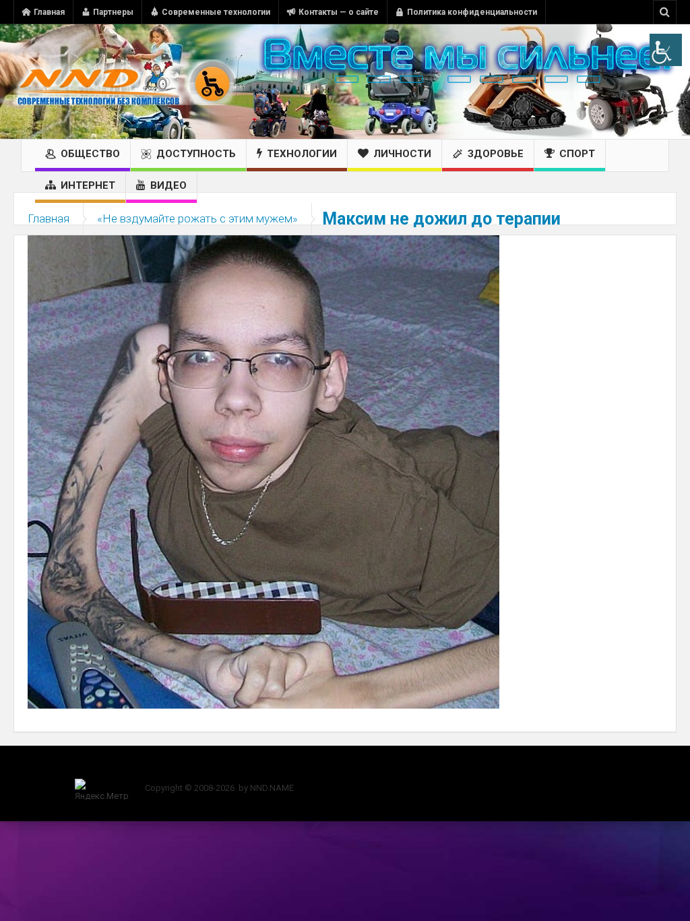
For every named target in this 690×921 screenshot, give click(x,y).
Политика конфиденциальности (472, 12)
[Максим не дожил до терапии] (263, 471)
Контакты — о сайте (339, 12)
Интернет (88, 185)
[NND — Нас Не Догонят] (124, 81)
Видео (168, 185)
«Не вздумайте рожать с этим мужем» (197, 218)
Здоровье (496, 154)
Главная (49, 12)
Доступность (196, 154)
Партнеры (113, 12)
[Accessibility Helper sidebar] (666, 50)
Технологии (302, 154)
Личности (402, 154)
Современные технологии (216, 12)
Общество (90, 154)
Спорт (577, 154)
